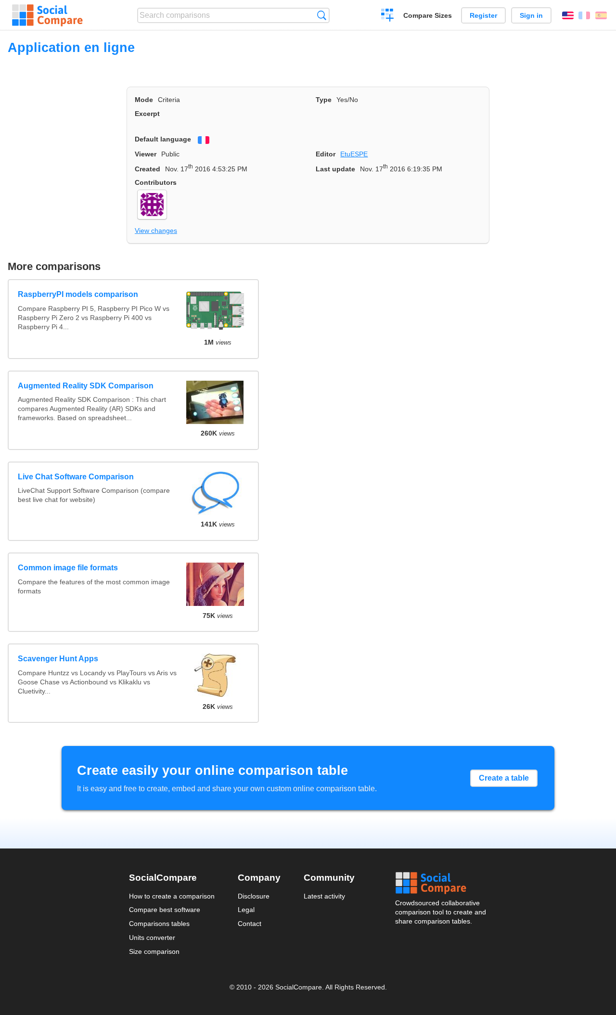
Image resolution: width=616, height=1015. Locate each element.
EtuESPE (354, 154)
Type (324, 99)
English (568, 15)
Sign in (531, 15)
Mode (144, 99)
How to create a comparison (172, 896)
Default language (163, 139)
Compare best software (164, 909)
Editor (325, 154)
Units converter (152, 937)
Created (147, 169)
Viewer (145, 154)
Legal (246, 909)
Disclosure (254, 896)
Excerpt (147, 113)
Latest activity (324, 896)
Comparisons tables (159, 923)
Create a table (504, 778)
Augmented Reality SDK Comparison (86, 386)
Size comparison (154, 951)
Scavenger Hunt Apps (58, 659)
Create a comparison (387, 16)
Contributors (156, 182)
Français (584, 15)
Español (601, 15)
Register (483, 15)
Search (321, 15)
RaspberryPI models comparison (78, 294)
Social (441, 883)
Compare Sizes (427, 15)
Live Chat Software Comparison (76, 477)
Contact (249, 923)
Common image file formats (68, 568)
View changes (156, 230)
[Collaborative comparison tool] (47, 15)
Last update (335, 169)
